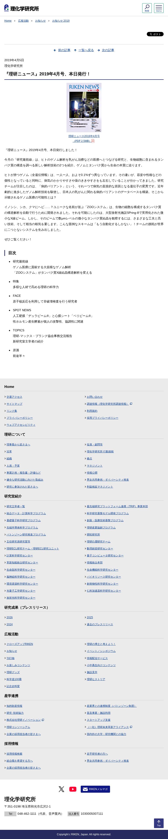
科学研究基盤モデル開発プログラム (108, 513)
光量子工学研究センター (21, 590)
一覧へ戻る (86, 50)
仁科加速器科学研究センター (104, 590)
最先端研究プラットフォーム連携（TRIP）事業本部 (117, 506)
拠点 (89, 458)
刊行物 (10, 658)
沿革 (9, 451)
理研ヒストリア (96, 679)
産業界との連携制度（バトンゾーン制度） (112, 705)
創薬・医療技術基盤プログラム (105, 520)
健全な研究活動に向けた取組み (25, 479)
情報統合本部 (95, 562)
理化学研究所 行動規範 (100, 451)
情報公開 (92, 472)
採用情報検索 (14, 753)
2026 (10, 617)
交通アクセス (14, 396)
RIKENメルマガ (98, 789)
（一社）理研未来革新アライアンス (108, 727)
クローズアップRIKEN (20, 644)
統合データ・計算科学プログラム (26, 513)
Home (8, 20)
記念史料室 (13, 686)
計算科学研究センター (20, 555)
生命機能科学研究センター (102, 569)
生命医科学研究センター (21, 569)
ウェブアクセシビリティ (21, 424)
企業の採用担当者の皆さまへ (24, 734)
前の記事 (64, 50)
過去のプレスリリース (100, 624)
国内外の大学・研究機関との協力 (106, 734)
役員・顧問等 (95, 444)
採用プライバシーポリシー (102, 417)
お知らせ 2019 (61, 20)
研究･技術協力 (15, 712)
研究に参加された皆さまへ (22, 486)
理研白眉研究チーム (98, 541)
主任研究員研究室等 (18, 541)
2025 (90, 617)
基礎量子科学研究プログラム (24, 520)
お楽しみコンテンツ (18, 665)
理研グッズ (13, 672)
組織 (9, 458)
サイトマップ (14, 403)
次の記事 (108, 50)
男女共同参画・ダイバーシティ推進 (108, 479)
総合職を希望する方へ (20, 760)
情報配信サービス (97, 658)
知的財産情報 (14, 705)
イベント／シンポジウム (101, 651)
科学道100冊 (14, 679)
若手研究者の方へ (97, 753)
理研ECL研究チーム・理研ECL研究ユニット (33, 548)
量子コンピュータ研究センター (105, 555)
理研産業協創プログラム (101, 527)
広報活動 (23, 20)
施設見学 (92, 672)
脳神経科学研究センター (21, 576)
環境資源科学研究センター (22, 583)
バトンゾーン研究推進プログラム (26, 534)
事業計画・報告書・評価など (24, 472)
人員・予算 (13, 465)
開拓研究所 (93, 534)
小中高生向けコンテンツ (101, 665)
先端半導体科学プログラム (22, 527)
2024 (10, 624)
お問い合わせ (95, 396)
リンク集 (12, 410)
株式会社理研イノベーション (24, 719)
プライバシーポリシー (20, 417)
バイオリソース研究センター (104, 576)
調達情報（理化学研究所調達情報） (108, 403)
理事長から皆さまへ (18, 444)
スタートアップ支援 (98, 719)
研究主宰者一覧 (16, 506)
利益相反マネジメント (100, 486)
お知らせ (40, 20)
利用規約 (92, 410)
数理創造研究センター (100, 548)
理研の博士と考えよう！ (101, 644)
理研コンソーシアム (18, 727)
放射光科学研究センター (21, 597)
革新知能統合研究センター (22, 562)
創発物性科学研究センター (102, 583)
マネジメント (95, 465)
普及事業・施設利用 (98, 712)
